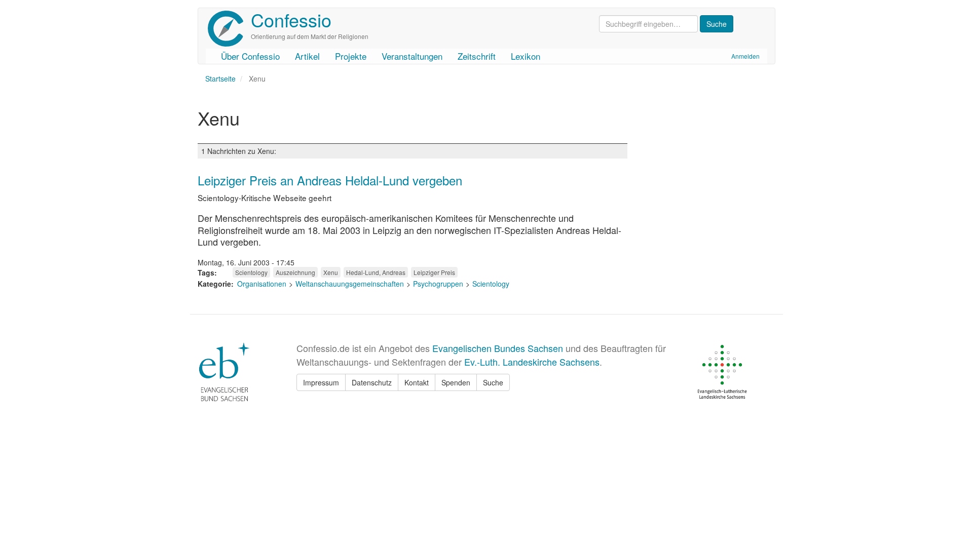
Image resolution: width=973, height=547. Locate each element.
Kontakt (416, 382)
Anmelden (745, 56)
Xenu (330, 272)
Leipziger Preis (434, 272)
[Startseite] (229, 29)
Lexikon (525, 56)
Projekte (350, 56)
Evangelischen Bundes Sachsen (497, 348)
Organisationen (261, 284)
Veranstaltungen (412, 56)
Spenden (455, 382)
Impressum (321, 382)
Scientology (251, 272)
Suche (493, 382)
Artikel (307, 56)
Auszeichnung (295, 272)
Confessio (291, 19)
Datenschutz (372, 382)
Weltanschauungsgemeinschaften (349, 284)
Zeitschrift (477, 56)
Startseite (220, 78)
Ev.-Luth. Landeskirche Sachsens (532, 361)
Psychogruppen (438, 284)
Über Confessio (250, 56)
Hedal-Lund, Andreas (375, 272)
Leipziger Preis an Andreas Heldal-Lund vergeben (330, 180)
